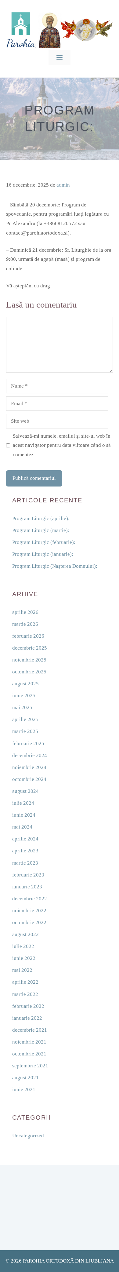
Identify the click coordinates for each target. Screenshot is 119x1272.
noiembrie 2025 (29, 660)
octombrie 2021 (29, 1054)
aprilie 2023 (25, 851)
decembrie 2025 (29, 648)
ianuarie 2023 (27, 887)
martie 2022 (25, 994)
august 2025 (25, 684)
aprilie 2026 (25, 612)
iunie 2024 (23, 815)
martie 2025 (25, 731)
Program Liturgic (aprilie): (41, 518)
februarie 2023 (28, 875)
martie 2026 (25, 624)
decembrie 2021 (29, 1030)
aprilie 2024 (25, 839)
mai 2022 (22, 970)
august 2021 (25, 1078)
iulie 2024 (23, 803)
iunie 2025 (23, 695)
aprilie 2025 (25, 719)
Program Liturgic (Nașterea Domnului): (54, 566)
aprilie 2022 (25, 982)
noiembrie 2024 (29, 767)
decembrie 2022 (29, 899)
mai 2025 (22, 707)
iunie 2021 (23, 1089)
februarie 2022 (28, 1006)
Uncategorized (28, 1136)
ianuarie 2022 (27, 1018)
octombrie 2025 (29, 672)
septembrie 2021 (30, 1066)
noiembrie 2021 (29, 1042)
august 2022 (25, 934)
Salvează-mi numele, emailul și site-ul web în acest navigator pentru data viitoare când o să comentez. (62, 445)
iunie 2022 (23, 958)
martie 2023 (25, 863)
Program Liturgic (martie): (40, 530)
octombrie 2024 (29, 779)
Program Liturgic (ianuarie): (42, 554)
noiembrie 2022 (29, 910)
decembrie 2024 (29, 755)
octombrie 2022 (29, 922)
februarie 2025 (28, 743)
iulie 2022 (23, 946)
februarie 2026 (28, 636)
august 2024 (25, 791)
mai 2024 (22, 827)
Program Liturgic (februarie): (43, 542)
